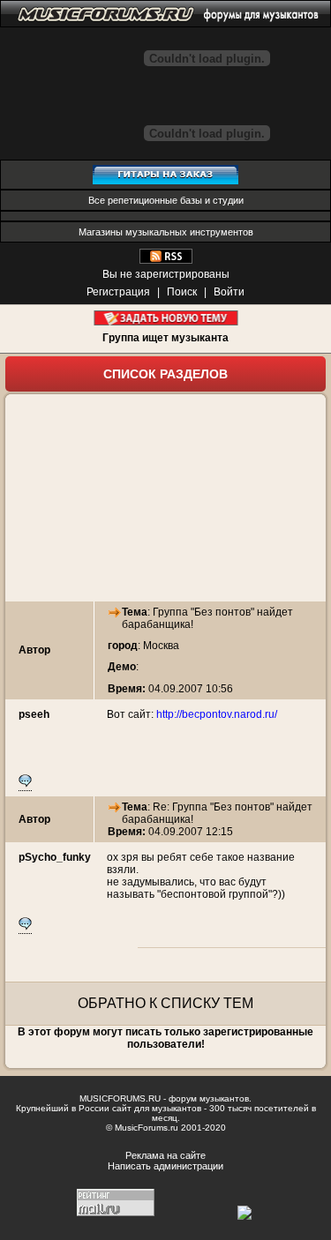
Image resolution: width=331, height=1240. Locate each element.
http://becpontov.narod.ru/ (216, 714)
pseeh (34, 714)
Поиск (182, 292)
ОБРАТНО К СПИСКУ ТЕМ (165, 1003)
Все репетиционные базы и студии (166, 200)
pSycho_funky (55, 857)
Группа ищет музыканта (165, 338)
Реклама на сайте (165, 1155)
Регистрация (118, 292)
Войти (229, 292)
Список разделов (165, 374)
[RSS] (165, 260)
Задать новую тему (165, 317)
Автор (34, 650)
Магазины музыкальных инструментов (166, 232)
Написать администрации (165, 1166)
